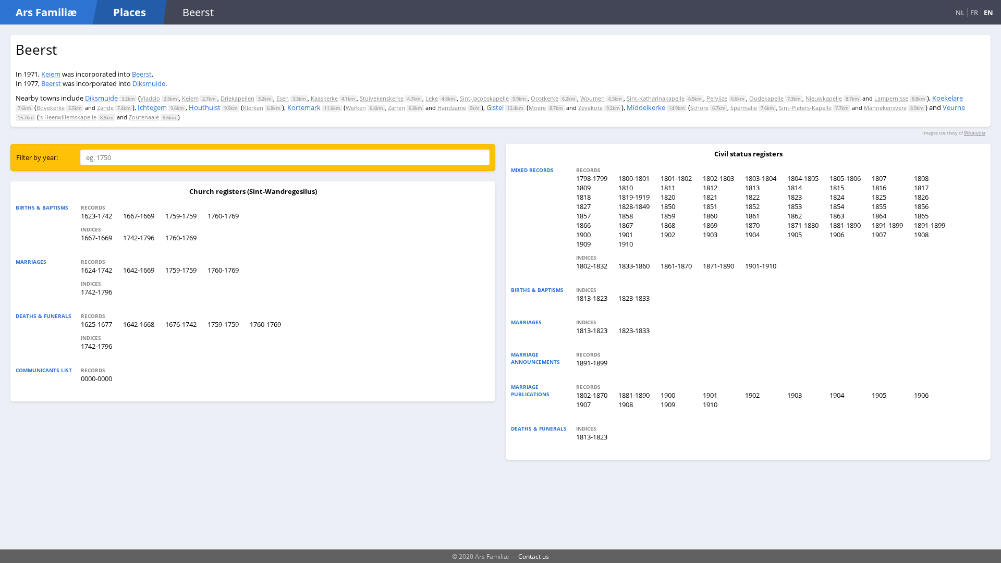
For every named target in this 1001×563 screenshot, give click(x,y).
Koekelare (947, 98)
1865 (921, 216)
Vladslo (150, 98)
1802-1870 (591, 395)
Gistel (495, 107)
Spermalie (743, 108)
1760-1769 (223, 216)
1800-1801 (634, 178)
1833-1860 (634, 266)
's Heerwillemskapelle (67, 117)
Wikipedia (974, 132)
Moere (537, 108)
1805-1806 (845, 178)
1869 (710, 225)
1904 (752, 234)
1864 (879, 216)
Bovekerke (50, 108)
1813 (752, 187)
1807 (879, 178)
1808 (921, 178)
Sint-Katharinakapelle (656, 98)
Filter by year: (37, 157)
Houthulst (205, 107)
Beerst (142, 74)
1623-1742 (96, 216)
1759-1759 (181, 216)
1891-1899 (887, 225)
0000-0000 (96, 378)
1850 (668, 206)
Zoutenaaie (144, 117)
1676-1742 (181, 324)
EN (988, 12)
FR (974, 12)
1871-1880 (803, 225)
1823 (794, 197)
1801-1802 (676, 178)
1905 (794, 234)
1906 (836, 234)
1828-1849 (634, 206)
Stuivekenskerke (382, 98)
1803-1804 (760, 178)
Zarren (396, 108)
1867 (625, 225)
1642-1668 (138, 324)
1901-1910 (760, 266)
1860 (710, 216)
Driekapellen (237, 98)
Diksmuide (148, 83)
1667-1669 (138, 216)
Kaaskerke (324, 98)
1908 (921, 234)
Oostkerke (544, 98)
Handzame (451, 108)
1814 (794, 187)
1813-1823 (591, 298)
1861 (752, 216)
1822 (752, 197)
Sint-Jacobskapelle (484, 98)
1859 (668, 216)
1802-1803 (718, 178)
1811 (668, 187)
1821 (710, 197)
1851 (710, 206)
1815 (836, 187)
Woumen (592, 98)
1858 (625, 216)
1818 (583, 197)
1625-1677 (96, 324)
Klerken (253, 108)
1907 (879, 234)
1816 (879, 187)
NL (960, 12)
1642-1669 (138, 270)
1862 (794, 216)
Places (129, 12)
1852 (752, 206)
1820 (668, 197)
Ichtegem (152, 107)
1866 (583, 225)
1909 (583, 244)
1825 (879, 197)
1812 (710, 187)
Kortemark (304, 107)
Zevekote (590, 108)
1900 (583, 234)
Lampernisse (891, 98)
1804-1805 (803, 178)
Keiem (50, 74)
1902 (668, 234)
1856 (921, 206)
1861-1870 (676, 266)
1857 (583, 216)
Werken (356, 108)
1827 (583, 206)
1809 (583, 187)
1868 (668, 225)
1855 (879, 206)
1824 (836, 197)
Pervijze (716, 98)
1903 (710, 234)
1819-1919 (634, 197)
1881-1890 (845, 225)
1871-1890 (718, 266)
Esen (282, 98)
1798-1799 (591, 178)
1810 (625, 187)
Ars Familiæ (46, 12)
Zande (105, 108)
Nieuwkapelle (823, 98)
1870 (752, 225)
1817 (921, 187)
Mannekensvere (885, 108)
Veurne (954, 107)
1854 (836, 206)
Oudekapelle (766, 98)
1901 (625, 234)
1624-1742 (96, 270)
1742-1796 (138, 237)
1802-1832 (591, 266)
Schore (699, 108)
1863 (836, 216)
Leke (431, 98)
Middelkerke (646, 107)
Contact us (533, 556)
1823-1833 (634, 298)
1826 (921, 197)
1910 (625, 244)
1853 (794, 206)
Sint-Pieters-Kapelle (805, 108)
